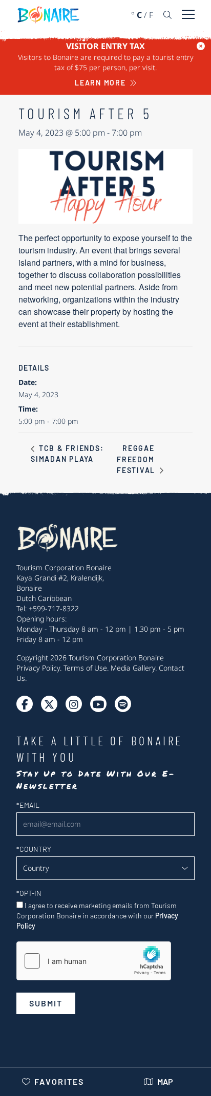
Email (27, 805)
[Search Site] (167, 15)
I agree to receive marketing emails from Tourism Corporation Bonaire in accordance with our (97, 915)
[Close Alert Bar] (201, 46)
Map (165, 1081)
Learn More (100, 82)
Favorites (59, 1081)
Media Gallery (133, 668)
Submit (45, 1003)
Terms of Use (85, 668)
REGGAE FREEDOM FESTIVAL (137, 459)
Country (33, 849)
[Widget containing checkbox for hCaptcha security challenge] (93, 960)
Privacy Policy (38, 668)
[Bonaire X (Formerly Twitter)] (24, 704)
